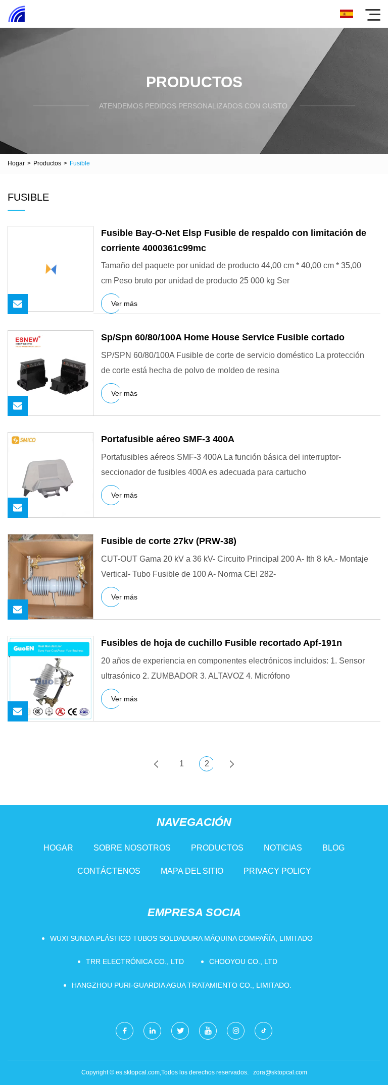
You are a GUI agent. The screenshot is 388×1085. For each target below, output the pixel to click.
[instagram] (236, 1031)
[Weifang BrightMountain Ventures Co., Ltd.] (16, 14)
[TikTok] (263, 1031)
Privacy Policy (277, 871)
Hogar (16, 163)
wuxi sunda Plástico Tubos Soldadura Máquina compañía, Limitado (181, 938)
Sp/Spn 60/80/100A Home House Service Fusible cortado (223, 337)
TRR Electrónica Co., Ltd (135, 961)
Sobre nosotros (132, 847)
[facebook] (124, 1031)
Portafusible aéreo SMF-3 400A (167, 439)
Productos (47, 163)
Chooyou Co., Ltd (243, 961)
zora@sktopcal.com (280, 1072)
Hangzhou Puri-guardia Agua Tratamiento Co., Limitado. (182, 985)
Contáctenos (108, 871)
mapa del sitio (192, 871)
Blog (333, 847)
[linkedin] (152, 1031)
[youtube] (208, 1031)
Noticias (283, 847)
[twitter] (180, 1031)
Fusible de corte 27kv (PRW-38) (168, 541)
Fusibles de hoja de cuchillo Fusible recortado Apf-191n (221, 643)
